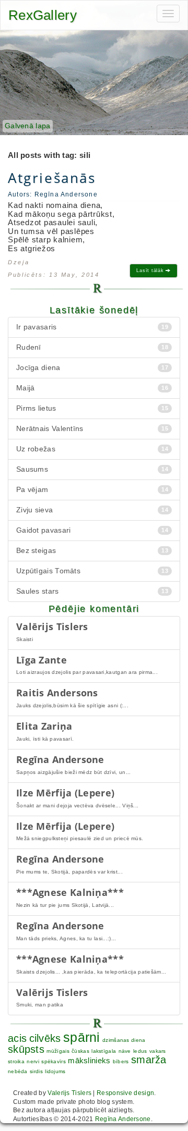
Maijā (92, 388)
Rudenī (92, 347)
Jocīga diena (92, 368)
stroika (16, 1061)
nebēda (18, 1071)
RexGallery (42, 15)
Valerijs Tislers (69, 1093)
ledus (140, 1051)
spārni (81, 1037)
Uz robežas (92, 449)
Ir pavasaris (92, 327)
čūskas (80, 1051)
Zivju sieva (92, 510)
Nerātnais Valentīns (92, 429)
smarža (149, 1059)
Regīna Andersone (123, 1119)
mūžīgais (57, 1051)
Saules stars (92, 591)
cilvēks (45, 1038)
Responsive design (125, 1093)
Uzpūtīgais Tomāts (92, 571)
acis (17, 1038)
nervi (33, 1061)
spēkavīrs (53, 1061)
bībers (121, 1061)
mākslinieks (89, 1060)
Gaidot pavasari (92, 530)
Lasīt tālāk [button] (151, 270)
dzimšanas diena (124, 1040)
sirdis (36, 1071)
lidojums (55, 1071)
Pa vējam (92, 490)
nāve (125, 1051)
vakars (157, 1051)
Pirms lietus (92, 408)
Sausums (92, 469)
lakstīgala (103, 1051)
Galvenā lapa (28, 126)
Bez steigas (92, 551)
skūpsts (26, 1049)
